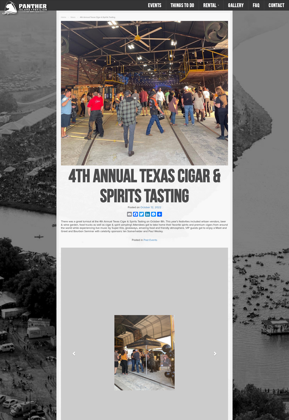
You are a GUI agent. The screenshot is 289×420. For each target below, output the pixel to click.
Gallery (236, 5)
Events (154, 5)
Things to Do (182, 5)
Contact (276, 5)
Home (63, 17)
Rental (210, 5)
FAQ (256, 5)
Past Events (150, 240)
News (73, 17)
